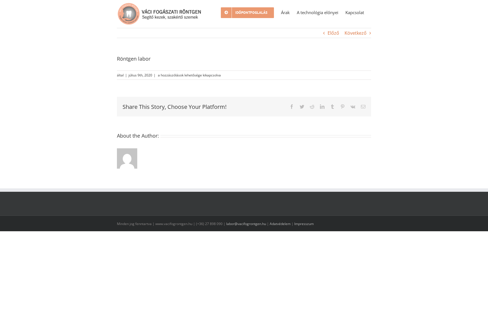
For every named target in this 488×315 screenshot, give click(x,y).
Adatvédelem (280, 223)
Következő (356, 33)
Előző (333, 33)
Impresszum (304, 223)
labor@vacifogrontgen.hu (246, 223)
